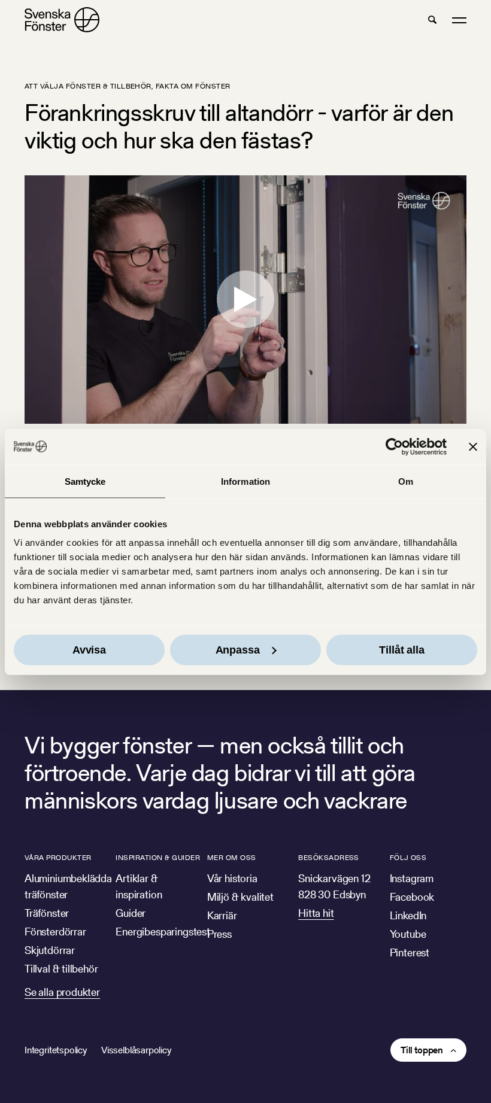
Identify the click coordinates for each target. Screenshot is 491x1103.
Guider (131, 913)
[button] (432, 19)
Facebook (412, 896)
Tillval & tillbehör (61, 968)
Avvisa (89, 650)
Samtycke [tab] (85, 481)
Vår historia (232, 878)
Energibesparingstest (163, 931)
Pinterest (409, 952)
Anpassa (238, 650)
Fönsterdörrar (55, 931)
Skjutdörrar (50, 950)
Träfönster (47, 913)
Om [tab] (405, 481)
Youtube (408, 933)
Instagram (412, 878)
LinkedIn (408, 915)
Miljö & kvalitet (240, 896)
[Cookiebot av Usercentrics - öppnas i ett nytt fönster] (394, 446)
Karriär (222, 915)
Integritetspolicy (56, 1050)
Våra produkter (58, 857)
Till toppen (422, 1050)
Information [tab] (245, 481)
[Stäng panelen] (473, 446)
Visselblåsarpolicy (136, 1050)
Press (219, 933)
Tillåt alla (401, 650)
